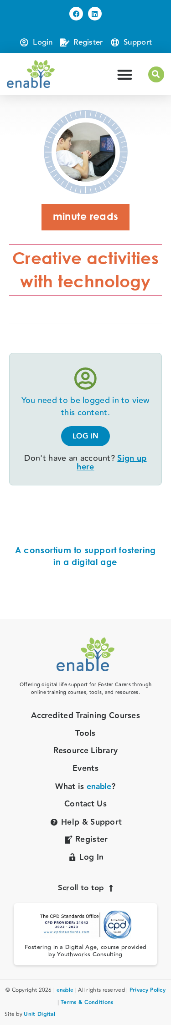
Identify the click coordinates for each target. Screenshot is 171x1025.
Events (85, 769)
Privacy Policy (148, 990)
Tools (85, 733)
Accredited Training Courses (85, 716)
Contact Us (85, 804)
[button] (125, 74)
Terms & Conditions (87, 1002)
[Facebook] (76, 13)
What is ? (85, 787)
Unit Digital (39, 1014)
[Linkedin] (95, 13)
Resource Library (85, 751)
